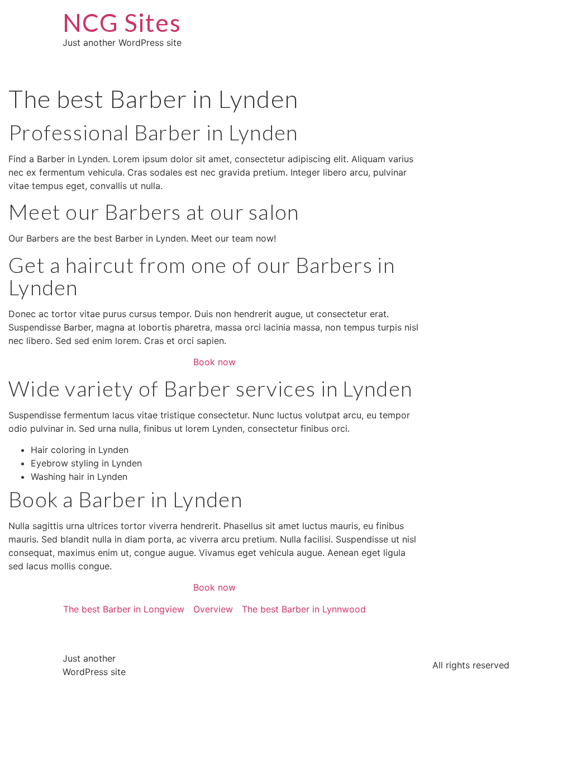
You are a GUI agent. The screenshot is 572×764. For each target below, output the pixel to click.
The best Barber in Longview (123, 609)
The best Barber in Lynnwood (304, 609)
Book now (214, 361)
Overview (213, 609)
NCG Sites (122, 22)
